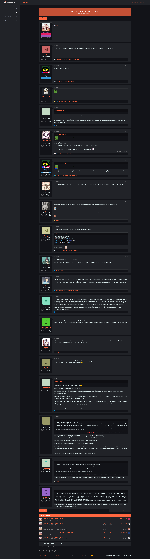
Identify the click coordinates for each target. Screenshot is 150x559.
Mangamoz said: (58, 110)
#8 (127, 181)
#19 (127, 459)
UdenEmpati (46, 117)
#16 (127, 358)
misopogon (124, 534)
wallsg (125, 520)
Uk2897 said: (58, 381)
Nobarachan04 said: (59, 134)
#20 (127, 488)
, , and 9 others (67, 101)
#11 (127, 256)
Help (83, 555)
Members (5, 20)
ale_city (46, 306)
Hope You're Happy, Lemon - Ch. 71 (53, 528)
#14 (127, 318)
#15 (127, 338)
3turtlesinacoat (46, 327)
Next (44, 19)
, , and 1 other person (68, 175)
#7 (127, 160)
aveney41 (46, 266)
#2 (127, 45)
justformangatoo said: (60, 233)
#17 (127, 378)
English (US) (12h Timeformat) (47, 555)
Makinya (46, 236)
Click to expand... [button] (91, 432)
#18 (127, 416)
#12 (127, 276)
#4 (127, 87)
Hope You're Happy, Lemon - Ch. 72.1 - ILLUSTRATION (58, 532)
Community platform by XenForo (118, 555)
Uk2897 (46, 367)
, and (66, 81)
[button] (10, 17)
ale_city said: (58, 491)
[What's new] (146, 2)
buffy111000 (124, 538)
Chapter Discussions (60, 520)
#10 (127, 226)
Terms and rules (68, 555)
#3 (127, 65)
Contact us (59, 555)
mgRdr (46, 55)
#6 (127, 131)
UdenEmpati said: (59, 419)
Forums (5, 12)
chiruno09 (46, 497)
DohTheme (116, 556)
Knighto (46, 191)
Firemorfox (124, 524)
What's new (6, 16)
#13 (127, 296)
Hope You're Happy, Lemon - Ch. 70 (53, 537)
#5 (127, 107)
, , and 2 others (68, 59)
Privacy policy (77, 555)
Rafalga (46, 286)
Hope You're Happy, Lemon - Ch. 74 (53, 518)
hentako (125, 529)
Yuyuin (46, 347)
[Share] (126, 23)
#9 (127, 201)
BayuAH (46, 211)
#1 (127, 23)
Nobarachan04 (46, 96)
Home (4, 9)
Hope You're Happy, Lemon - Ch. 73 (53, 523)
